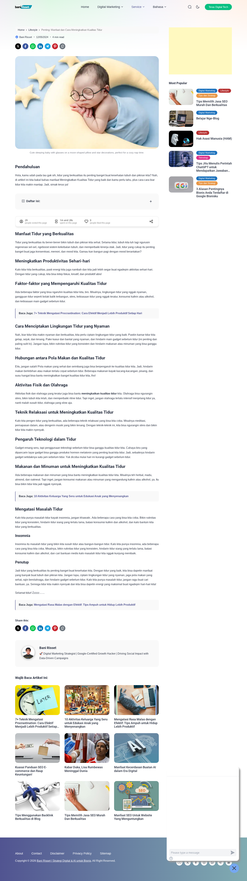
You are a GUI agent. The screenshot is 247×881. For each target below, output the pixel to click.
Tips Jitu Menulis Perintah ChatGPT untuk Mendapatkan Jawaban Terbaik (214, 167)
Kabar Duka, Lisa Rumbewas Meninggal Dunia (84, 769)
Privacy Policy (82, 853)
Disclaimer (57, 853)
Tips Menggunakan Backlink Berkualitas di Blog (34, 817)
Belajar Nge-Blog (207, 118)
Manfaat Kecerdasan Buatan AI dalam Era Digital (135, 769)
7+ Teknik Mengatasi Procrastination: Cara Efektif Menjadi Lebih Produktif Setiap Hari (88, 313)
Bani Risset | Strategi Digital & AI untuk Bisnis (64, 860)
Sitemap (105, 853)
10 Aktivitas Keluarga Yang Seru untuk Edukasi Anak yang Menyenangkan (81, 496)
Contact (36, 853)
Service (136, 7)
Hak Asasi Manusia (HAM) (214, 138)
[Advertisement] (200, 50)
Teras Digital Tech (218, 7)
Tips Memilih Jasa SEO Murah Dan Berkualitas (85, 817)
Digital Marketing (108, 7)
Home (85, 7)
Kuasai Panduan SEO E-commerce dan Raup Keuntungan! (31, 770)
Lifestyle (224, 90)
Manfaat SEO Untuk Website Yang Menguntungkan (133, 817)
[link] (18, 46)
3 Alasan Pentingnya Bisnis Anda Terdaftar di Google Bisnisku (212, 192)
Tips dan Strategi (207, 95)
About (19, 853)
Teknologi (203, 157)
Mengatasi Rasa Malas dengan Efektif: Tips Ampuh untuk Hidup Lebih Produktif (84, 604)
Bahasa (158, 7)
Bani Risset (47, 648)
